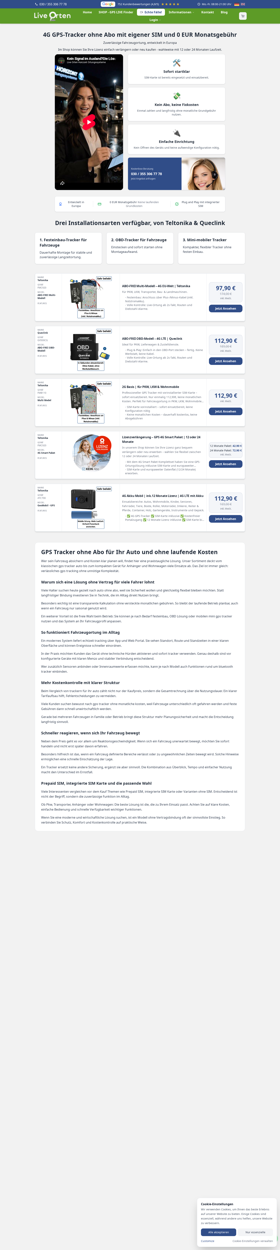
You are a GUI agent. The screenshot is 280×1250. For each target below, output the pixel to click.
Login (154, 20)
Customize (207, 1241)
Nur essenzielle (255, 1232)
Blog (224, 12)
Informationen (180, 12)
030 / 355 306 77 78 (53, 4)
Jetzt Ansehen (225, 308)
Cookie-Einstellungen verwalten (253, 1241)
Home (87, 12)
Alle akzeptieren (218, 1232)
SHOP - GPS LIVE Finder (116, 12)
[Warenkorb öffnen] (243, 16)
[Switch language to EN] (243, 4)
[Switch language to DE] (236, 4)
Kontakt (207, 12)
